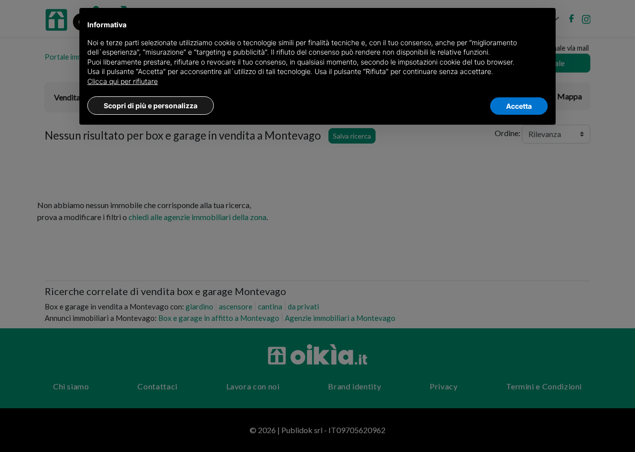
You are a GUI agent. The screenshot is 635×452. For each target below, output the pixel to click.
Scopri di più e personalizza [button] (150, 105)
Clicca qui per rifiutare (122, 81)
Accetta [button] (519, 106)
